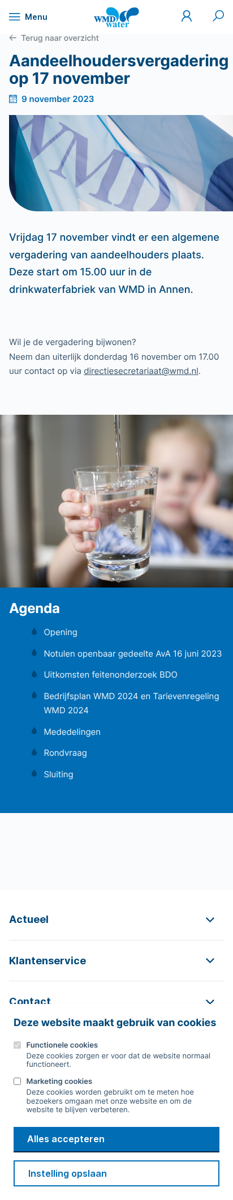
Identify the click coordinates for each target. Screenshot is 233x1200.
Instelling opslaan (67, 1173)
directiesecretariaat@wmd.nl (141, 370)
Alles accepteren (66, 1138)
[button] (116, 919)
